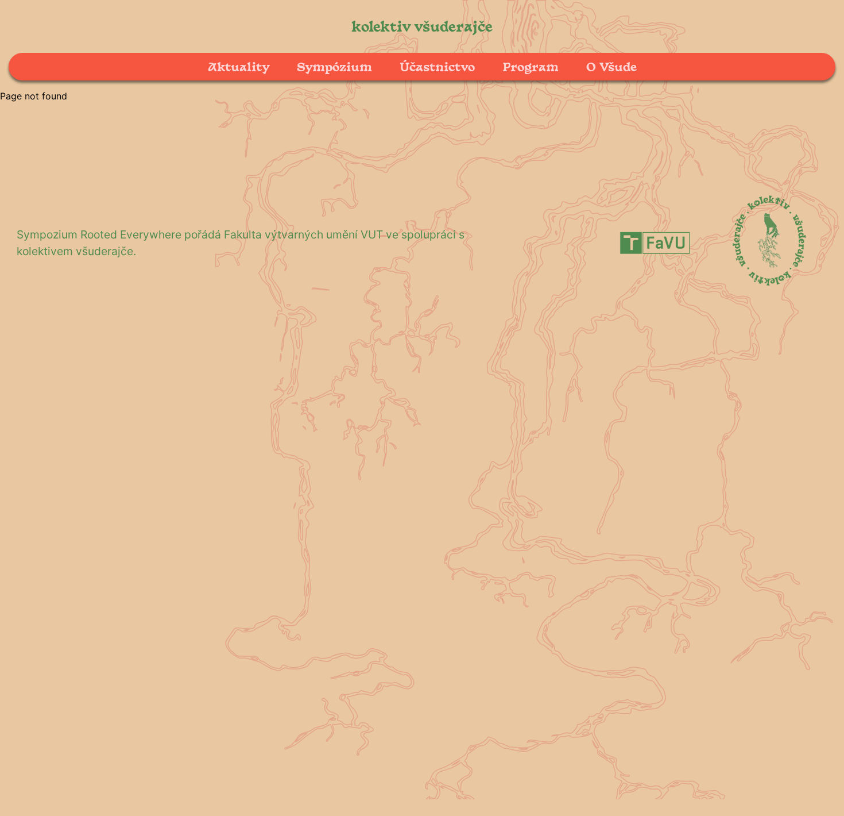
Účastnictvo (437, 66)
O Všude (611, 66)
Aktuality (238, 66)
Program (530, 66)
